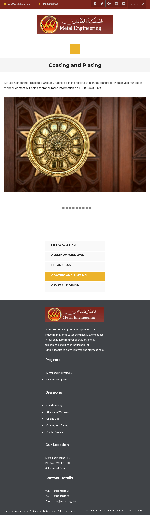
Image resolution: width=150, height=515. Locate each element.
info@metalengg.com (66, 501)
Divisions (48, 511)
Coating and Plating (69, 275)
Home (7, 511)
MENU (75, 49)
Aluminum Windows (67, 255)
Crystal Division (65, 285)
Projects (33, 511)
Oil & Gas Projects (56, 379)
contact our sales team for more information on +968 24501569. (57, 88)
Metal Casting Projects (59, 372)
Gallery (60, 511)
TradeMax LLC (139, 510)
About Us (20, 511)
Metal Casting (63, 244)
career (72, 511)
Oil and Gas (61, 265)
